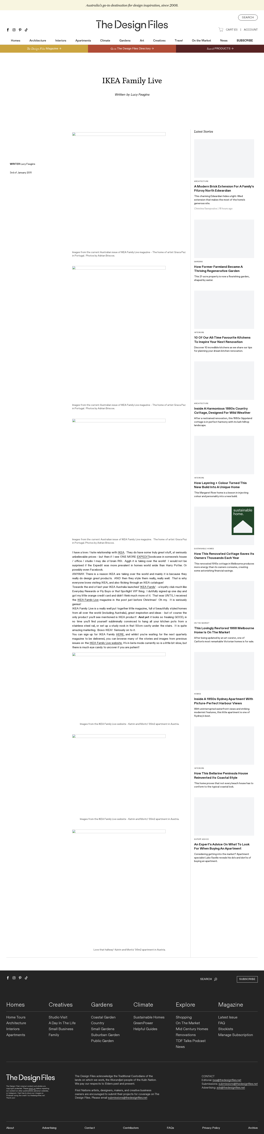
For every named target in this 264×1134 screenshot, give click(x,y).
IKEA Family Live (88, 600)
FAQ (221, 1023)
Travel (179, 40)
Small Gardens (102, 1029)
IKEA (121, 552)
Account (251, 30)
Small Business (61, 1029)
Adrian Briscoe (106, 255)
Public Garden (102, 1041)
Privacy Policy (211, 1128)
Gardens (125, 40)
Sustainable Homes (149, 1017)
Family (54, 1035)
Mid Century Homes (192, 1029)
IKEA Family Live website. (106, 643)
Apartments (83, 40)
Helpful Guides (145, 1029)
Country (97, 1023)
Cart (231, 30)
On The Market (188, 1023)
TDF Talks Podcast (191, 1041)
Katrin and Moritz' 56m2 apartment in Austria (153, 724)
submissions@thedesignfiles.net (127, 1098)
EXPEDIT (143, 557)
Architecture (37, 40)
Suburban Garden (105, 1035)
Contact (90, 1128)
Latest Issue (227, 1017)
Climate (105, 40)
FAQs (170, 1128)
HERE (120, 634)
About (10, 1128)
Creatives (159, 40)
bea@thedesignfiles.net (227, 1080)
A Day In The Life (62, 1023)
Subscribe (245, 40)
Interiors (60, 40)
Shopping (184, 1017)
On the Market (201, 40)
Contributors (131, 1128)
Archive (253, 1128)
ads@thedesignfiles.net (231, 1087)
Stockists (225, 1029)
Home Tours (16, 1017)
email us (32, 1088)
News (224, 40)
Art (142, 40)
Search (248, 17)
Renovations (186, 1035)
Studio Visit (58, 1017)
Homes (15, 40)
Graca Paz (180, 252)
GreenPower (143, 1023)
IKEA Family (147, 587)
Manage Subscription (235, 1035)
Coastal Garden (103, 1017)
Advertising (49, 1128)
